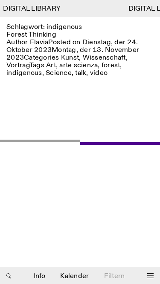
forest (111, 65)
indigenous (24, 73)
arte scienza (78, 65)
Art (51, 65)
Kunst (70, 57)
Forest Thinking (31, 34)
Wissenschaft (104, 57)
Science (59, 73)
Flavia (39, 42)
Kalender (74, 276)
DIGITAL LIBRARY (31, 8)
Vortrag (17, 65)
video (99, 73)
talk (80, 73)
